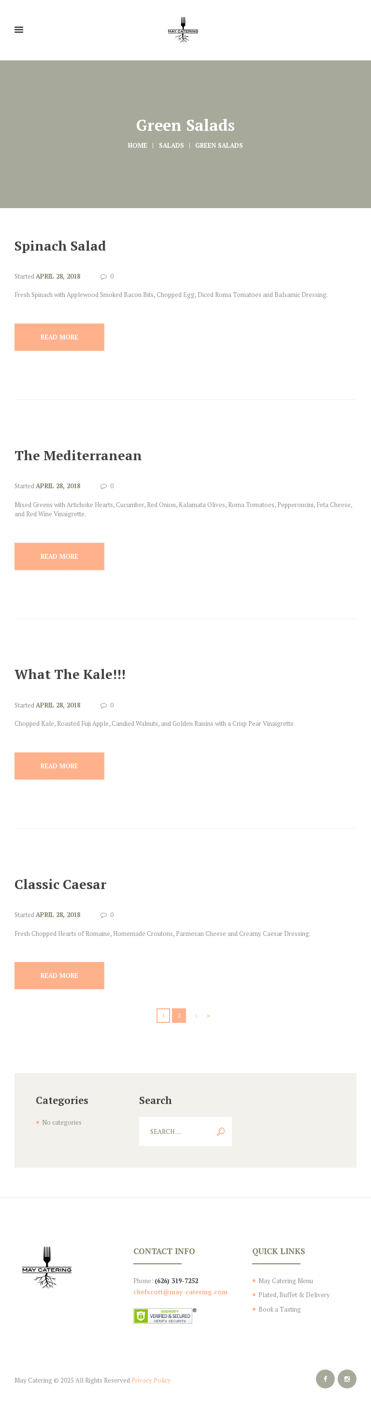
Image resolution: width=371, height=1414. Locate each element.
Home (137, 145)
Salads (171, 145)
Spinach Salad (60, 246)
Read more (59, 337)
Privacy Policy (151, 1380)
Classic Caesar (60, 884)
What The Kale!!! (70, 674)
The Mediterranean (78, 455)
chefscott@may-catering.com (180, 1291)
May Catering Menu (285, 1280)
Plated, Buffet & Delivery (294, 1294)
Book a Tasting (279, 1309)
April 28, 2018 (58, 276)
